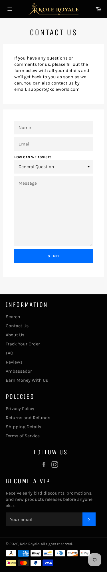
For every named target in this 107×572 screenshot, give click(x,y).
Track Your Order (23, 344)
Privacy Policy (20, 408)
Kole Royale (29, 544)
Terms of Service (23, 435)
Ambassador (19, 371)
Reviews (14, 362)
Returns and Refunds (28, 417)
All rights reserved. (57, 544)
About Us (15, 334)
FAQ (9, 353)
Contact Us (17, 325)
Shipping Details (23, 426)
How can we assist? (32, 157)
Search (13, 316)
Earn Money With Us (27, 380)
